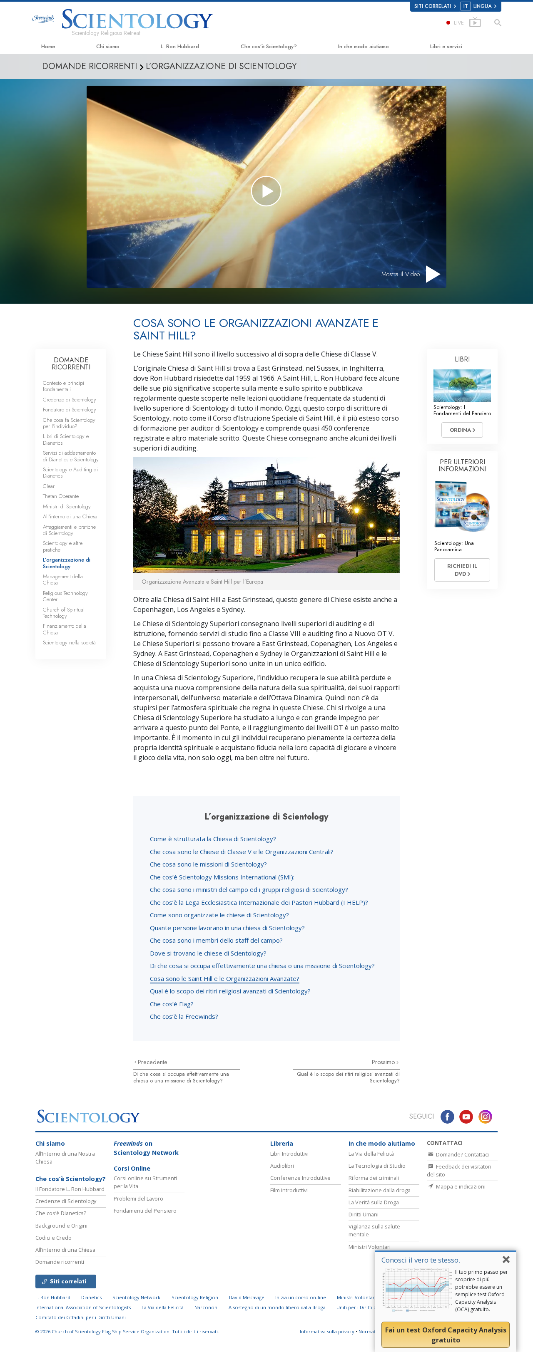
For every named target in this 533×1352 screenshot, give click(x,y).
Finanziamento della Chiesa (64, 629)
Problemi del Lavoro (138, 1198)
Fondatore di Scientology (69, 410)
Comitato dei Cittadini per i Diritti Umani (80, 1317)
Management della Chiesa (63, 579)
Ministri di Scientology (67, 506)
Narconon (205, 1307)
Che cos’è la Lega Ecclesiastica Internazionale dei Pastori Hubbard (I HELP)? (259, 902)
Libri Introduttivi (289, 1153)
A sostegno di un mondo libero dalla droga (277, 1307)
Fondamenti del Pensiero (145, 1210)
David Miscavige (246, 1297)
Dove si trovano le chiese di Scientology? (208, 953)
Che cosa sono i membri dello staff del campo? (216, 940)
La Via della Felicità (371, 1153)
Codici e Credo (53, 1237)
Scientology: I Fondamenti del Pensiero (462, 410)
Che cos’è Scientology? (269, 46)
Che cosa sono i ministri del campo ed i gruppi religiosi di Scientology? (249, 889)
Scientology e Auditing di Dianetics (70, 473)
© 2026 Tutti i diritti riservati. (127, 1331)
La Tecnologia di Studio (377, 1165)
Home (48, 46)
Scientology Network (136, 1297)
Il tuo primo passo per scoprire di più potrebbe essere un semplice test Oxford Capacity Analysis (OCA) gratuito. (481, 1290)
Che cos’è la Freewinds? (184, 1016)
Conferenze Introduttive (300, 1177)
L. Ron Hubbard (180, 46)
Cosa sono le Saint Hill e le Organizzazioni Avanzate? (224, 978)
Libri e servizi (446, 46)
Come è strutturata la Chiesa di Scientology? (213, 838)
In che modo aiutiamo (363, 46)
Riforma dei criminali (374, 1177)
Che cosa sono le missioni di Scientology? (208, 864)
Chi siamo (108, 46)
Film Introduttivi (289, 1190)
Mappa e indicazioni (460, 1186)
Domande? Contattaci (462, 1154)
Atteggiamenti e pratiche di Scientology (69, 530)
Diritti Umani (364, 1214)
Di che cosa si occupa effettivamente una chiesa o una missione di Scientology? (262, 965)
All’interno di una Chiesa (70, 516)
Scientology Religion (195, 1297)
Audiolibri (282, 1165)
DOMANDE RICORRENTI (71, 363)
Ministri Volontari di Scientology (373, 1297)
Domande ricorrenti (59, 1261)
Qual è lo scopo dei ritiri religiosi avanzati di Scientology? (230, 991)
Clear (49, 486)
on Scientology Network (146, 1147)
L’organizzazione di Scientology (66, 563)
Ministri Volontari (370, 1246)
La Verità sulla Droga (374, 1202)
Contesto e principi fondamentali (63, 386)
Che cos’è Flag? (172, 1004)
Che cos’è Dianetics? (60, 1213)
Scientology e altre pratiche (62, 546)
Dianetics (91, 1297)
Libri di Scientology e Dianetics (66, 439)
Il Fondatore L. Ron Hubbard (70, 1189)
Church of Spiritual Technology (64, 613)
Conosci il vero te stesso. (420, 1260)
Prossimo (384, 1062)
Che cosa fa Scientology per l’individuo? (69, 423)
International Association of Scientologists (83, 1307)
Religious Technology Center (65, 596)
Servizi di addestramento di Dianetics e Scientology (71, 456)
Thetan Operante (61, 496)
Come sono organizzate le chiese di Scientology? (219, 915)
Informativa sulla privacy (327, 1331)
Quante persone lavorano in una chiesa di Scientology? (227, 928)
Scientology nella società (69, 642)
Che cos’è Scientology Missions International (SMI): (222, 877)
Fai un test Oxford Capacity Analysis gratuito (445, 1335)
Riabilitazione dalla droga (380, 1190)
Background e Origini (61, 1225)
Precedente (152, 1062)
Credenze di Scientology (69, 400)
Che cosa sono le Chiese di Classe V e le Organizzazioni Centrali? (242, 851)
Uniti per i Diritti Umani (362, 1307)
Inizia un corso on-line (300, 1297)
